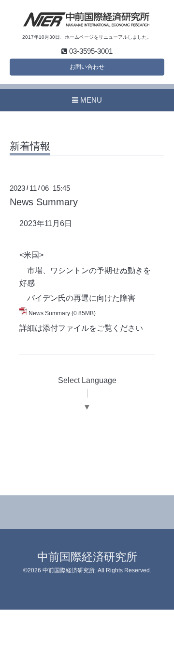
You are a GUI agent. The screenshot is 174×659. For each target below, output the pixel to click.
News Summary (44, 202)
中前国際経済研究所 (87, 557)
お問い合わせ (87, 66)
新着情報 (30, 146)
